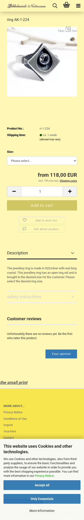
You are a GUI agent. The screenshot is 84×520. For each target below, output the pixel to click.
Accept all (42, 485)
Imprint (8, 425)
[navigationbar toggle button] (78, 6)
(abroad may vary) (50, 139)
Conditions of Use (15, 418)
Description (17, 252)
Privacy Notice (44, 475)
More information (42, 511)
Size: (10, 151)
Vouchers (10, 431)
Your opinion (61, 354)
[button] (14, 191)
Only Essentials (42, 499)
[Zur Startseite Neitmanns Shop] (23, 6)
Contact (9, 438)
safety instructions (24, 296)
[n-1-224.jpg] (42, 61)
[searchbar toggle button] (55, 6)
